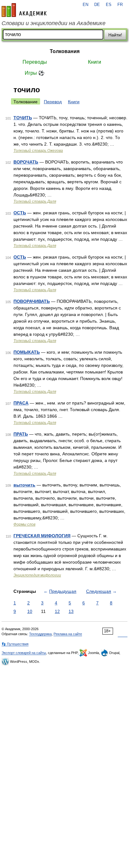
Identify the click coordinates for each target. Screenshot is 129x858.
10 (29, 611)
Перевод (53, 101)
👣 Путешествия (15, 644)
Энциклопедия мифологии (37, 575)
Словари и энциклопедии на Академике (54, 23)
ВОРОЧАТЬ (25, 161)
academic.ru (24, 10)
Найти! (115, 34)
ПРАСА (20, 402)
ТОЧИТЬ (22, 117)
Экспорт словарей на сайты (24, 653)
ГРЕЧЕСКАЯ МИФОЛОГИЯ (41, 535)
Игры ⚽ (34, 73)
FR (120, 5)
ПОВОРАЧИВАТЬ (31, 301)
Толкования (65, 51)
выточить (24, 484)
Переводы (35, 62)
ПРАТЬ (20, 434)
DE (97, 5)
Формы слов (24, 524)
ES (108, 5)
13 (71, 611)
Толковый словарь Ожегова (38, 150)
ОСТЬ (19, 212)
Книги (94, 62)
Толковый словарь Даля (34, 201)
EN (85, 5)
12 (57, 611)
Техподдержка (40, 634)
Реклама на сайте (68, 634)
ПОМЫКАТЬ (26, 352)
